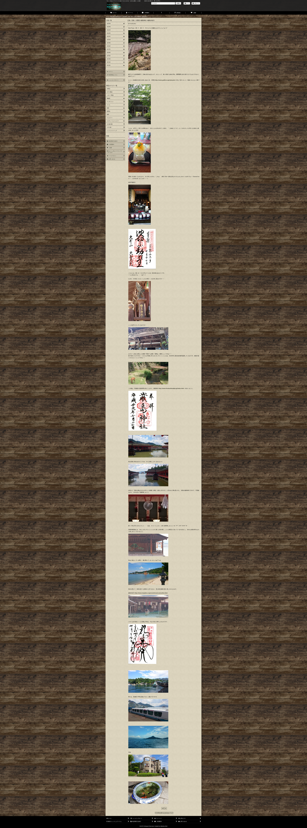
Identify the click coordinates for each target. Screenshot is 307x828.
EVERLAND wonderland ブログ (164, 813)
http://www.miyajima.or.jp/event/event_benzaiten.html (151, 593)
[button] (161, 13)
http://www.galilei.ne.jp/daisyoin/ (165, 80)
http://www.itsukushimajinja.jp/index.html (171, 388)
